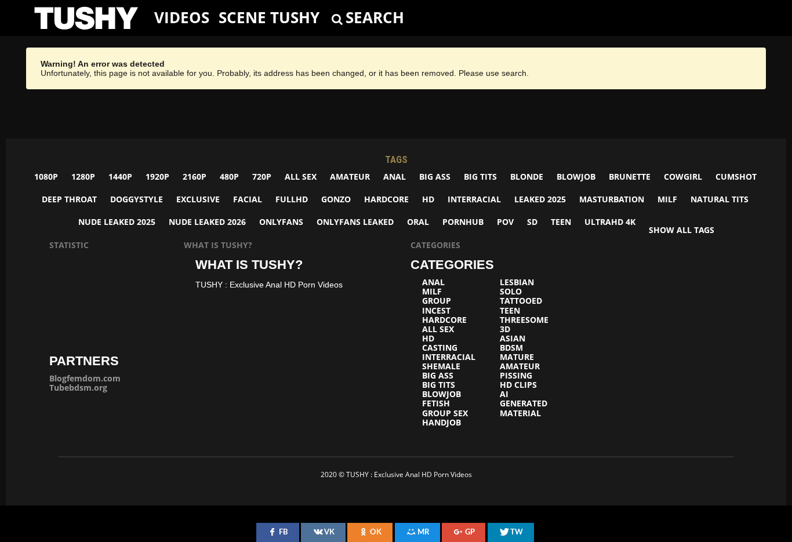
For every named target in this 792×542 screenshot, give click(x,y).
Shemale (441, 366)
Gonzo (336, 199)
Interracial (474, 199)
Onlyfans (281, 221)
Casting (439, 347)
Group (436, 300)
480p (229, 176)
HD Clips (518, 385)
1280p (83, 176)
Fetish (436, 403)
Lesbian (517, 282)
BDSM (511, 347)
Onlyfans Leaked (355, 221)
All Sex (301, 176)
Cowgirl (683, 176)
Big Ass (435, 176)
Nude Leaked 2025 (116, 221)
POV (505, 221)
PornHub (463, 221)
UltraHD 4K (609, 221)
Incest (436, 310)
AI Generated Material (523, 403)
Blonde (526, 176)
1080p (46, 176)
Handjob (441, 422)
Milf (667, 199)
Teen (561, 221)
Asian (512, 338)
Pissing (516, 375)
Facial (247, 199)
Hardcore (386, 199)
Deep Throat (69, 199)
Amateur (350, 176)
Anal (394, 176)
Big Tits (480, 176)
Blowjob (576, 176)
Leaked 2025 (540, 199)
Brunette (630, 176)
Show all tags (681, 229)
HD (428, 199)
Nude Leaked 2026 (207, 221)
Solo (511, 291)
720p (261, 176)
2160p (194, 176)
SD (532, 221)
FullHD (291, 199)
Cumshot (736, 176)
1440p (120, 176)
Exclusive (198, 199)
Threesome (524, 320)
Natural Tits (720, 199)
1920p (157, 176)
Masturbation (611, 199)
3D (505, 329)
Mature (517, 357)
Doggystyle (136, 199)
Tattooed (521, 300)
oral (418, 221)
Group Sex (445, 413)
